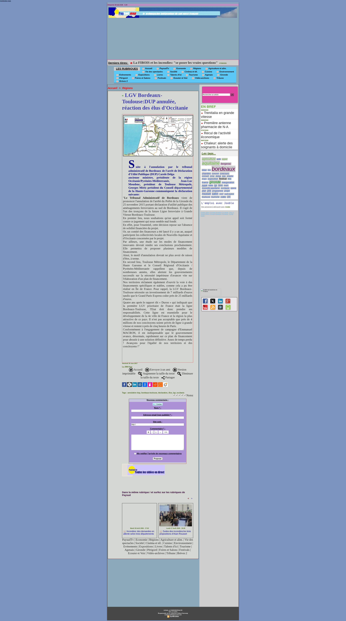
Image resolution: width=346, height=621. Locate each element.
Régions (197, 68)
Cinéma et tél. (190, 71)
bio (209, 170)
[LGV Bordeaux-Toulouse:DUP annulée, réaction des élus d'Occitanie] (158, 116)
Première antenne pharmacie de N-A (216, 125)
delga (218, 176)
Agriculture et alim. (217, 68)
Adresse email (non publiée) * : (157, 415)
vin (228, 196)
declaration (162, 393)
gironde (215, 182)
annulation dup (134, 393)
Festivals (161, 78)
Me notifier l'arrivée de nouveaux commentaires (159, 453)
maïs (226, 185)
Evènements (125, 75)
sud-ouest (229, 194)
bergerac (226, 163)
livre (220, 185)
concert (215, 173)
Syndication (174, 616)
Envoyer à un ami (159, 369)
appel (224, 159)
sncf (221, 194)
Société (173, 71)
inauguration (228, 182)
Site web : (157, 422)
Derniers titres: (118, 62)
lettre (210, 185)
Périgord (123, 78)
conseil (205, 176)
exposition (213, 179)
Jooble (227, 207)
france (205, 182)
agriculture (209, 159)
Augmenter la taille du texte (158, 373)
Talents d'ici (176, 75)
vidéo (223, 197)
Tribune (220, 78)
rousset (206, 193)
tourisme (215, 197)
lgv (174, 393)
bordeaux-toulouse (149, 393)
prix (209, 190)
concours (224, 173)
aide (219, 159)
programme (217, 191)
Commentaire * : (157, 429)
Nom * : (157, 408)
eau (224, 176)
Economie (181, 68)
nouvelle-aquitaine (211, 188)
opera (233, 188)
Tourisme (193, 75)
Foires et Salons (142, 78)
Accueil (148, 68)
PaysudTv (164, 68)
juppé (204, 185)
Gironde (224, 75)
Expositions (144, 75)
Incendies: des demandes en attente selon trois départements (138, 532)
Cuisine (208, 71)
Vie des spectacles (154, 71)
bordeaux (223, 169)
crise (212, 176)
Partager (170, 377)
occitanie (180, 393)
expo (204, 179)
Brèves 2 (123, 81)
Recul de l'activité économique (216, 135)
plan (204, 191)
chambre (206, 173)
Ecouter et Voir (180, 78)
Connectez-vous (5, 1)
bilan (204, 170)
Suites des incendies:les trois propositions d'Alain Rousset (175, 532)
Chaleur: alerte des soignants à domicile (217, 145)
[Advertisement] (174, 38)
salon (215, 193)
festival (223, 178)
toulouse (206, 197)
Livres (160, 75)
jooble (202, 216)
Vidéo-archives (201, 78)
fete (229, 179)
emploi (230, 176)
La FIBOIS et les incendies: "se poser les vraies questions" (175, 62)
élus (170, 393)
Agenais (209, 75)
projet (227, 191)
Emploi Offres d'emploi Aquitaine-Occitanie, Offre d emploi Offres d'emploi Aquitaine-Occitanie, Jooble (217, 213)
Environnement (226, 71)
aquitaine (211, 163)
